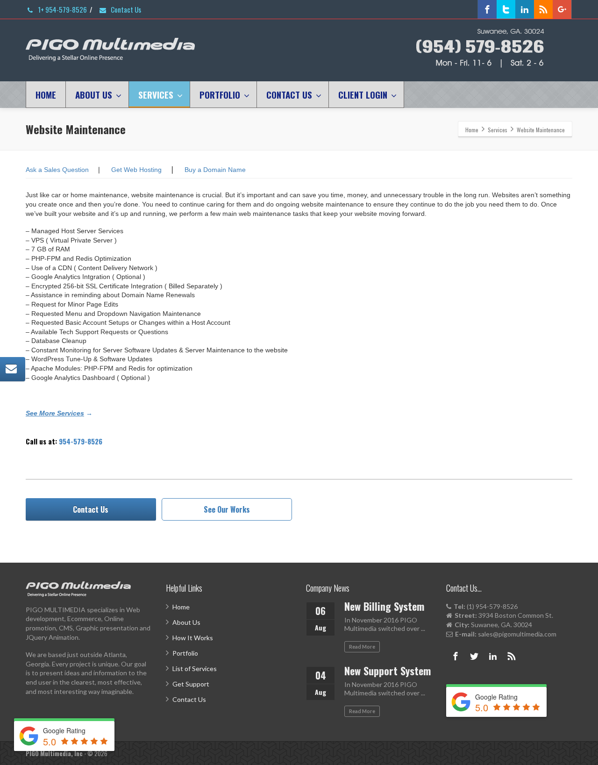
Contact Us (125, 9)
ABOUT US (93, 94)
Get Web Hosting (136, 169)
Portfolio (185, 653)
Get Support (190, 684)
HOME (46, 94)
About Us (186, 622)
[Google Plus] (562, 9)
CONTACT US (289, 94)
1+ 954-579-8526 (61, 9)
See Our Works (227, 509)
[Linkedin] (524, 9)
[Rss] (543, 9)
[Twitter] (506, 9)
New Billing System (384, 606)
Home (181, 607)
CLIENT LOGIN (362, 94)
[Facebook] (487, 9)
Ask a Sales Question (57, 169)
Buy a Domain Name (215, 169)
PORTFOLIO (219, 94)
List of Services (194, 668)
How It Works (192, 638)
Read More (362, 646)
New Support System (387, 670)
